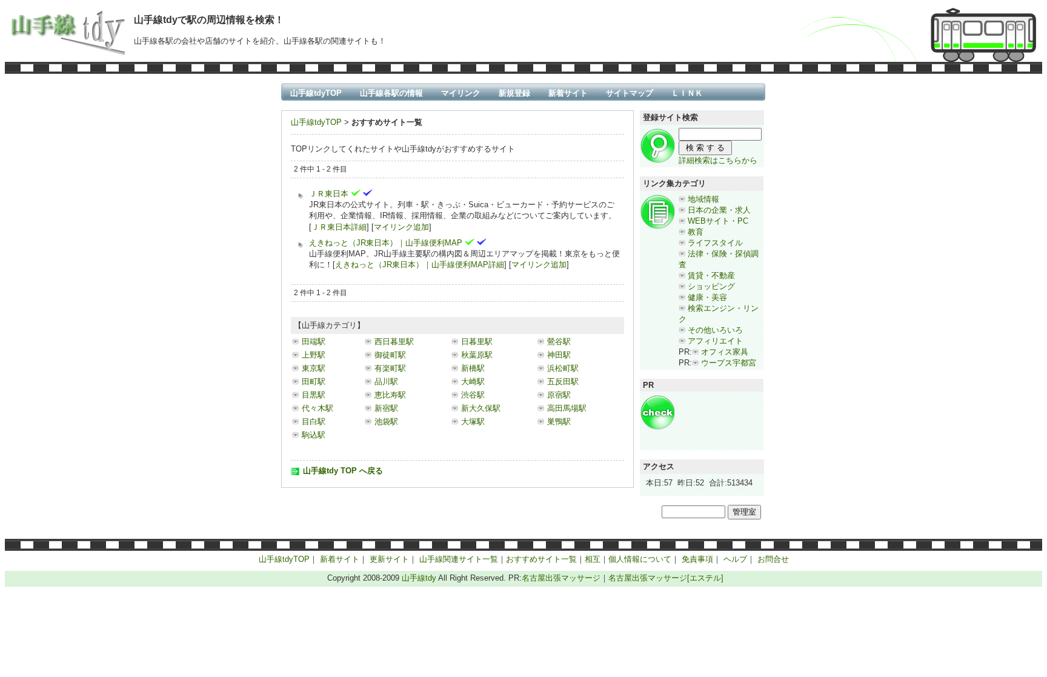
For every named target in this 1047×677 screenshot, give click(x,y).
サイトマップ (629, 93)
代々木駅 (317, 408)
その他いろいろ (715, 330)
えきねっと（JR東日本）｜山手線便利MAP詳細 (419, 264)
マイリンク (460, 93)
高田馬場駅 (567, 408)
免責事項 (697, 559)
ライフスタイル (715, 242)
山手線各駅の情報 (391, 93)
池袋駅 (386, 421)
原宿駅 (559, 394)
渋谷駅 (473, 394)
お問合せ (773, 559)
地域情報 (703, 199)
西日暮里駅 (394, 341)
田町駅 (313, 381)
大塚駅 (473, 421)
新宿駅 (386, 408)
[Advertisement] (715, 422)
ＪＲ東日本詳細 (339, 227)
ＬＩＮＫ (687, 93)
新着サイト (568, 93)
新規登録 (514, 93)
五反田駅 (563, 381)
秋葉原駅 (477, 354)
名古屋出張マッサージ (561, 577)
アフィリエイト (715, 340)
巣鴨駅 (559, 421)
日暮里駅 (477, 341)
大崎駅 (473, 381)
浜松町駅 (563, 368)
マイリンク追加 (401, 227)
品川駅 (386, 381)
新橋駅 (473, 368)
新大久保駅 (480, 408)
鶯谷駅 (559, 341)
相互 (592, 559)
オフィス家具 (724, 351)
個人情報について (639, 559)
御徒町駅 (390, 354)
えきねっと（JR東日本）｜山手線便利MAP (385, 242)
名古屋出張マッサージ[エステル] (665, 577)
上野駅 (313, 354)
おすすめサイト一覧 (541, 559)
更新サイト (389, 559)
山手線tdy (419, 577)
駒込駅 (313, 434)
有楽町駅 (390, 368)
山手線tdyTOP (316, 93)
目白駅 (313, 421)
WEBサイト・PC (718, 220)
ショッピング (711, 286)
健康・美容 (707, 297)
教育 (695, 231)
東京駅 (313, 368)
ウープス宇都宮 (728, 362)
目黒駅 (313, 394)
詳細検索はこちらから (718, 160)
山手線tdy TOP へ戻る (343, 470)
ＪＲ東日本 (328, 193)
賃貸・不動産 (711, 275)
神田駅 (559, 354)
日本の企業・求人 (719, 210)
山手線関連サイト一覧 (458, 559)
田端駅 (313, 341)
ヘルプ (735, 559)
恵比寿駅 (390, 394)
